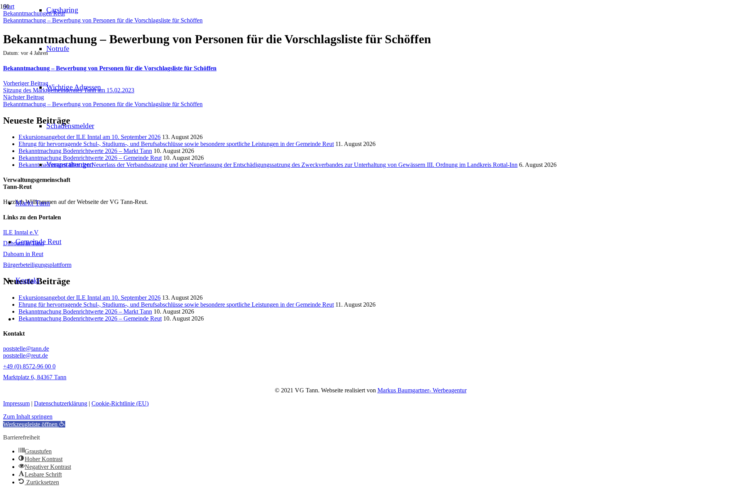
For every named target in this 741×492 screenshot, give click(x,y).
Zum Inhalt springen (27, 416)
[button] (34, 424)
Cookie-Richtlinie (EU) (120, 403)
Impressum (16, 403)
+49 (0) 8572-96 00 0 (29, 366)
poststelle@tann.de (26, 348)
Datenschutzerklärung (60, 403)
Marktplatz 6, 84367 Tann (34, 377)
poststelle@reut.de (25, 355)
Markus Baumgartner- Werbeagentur (422, 390)
